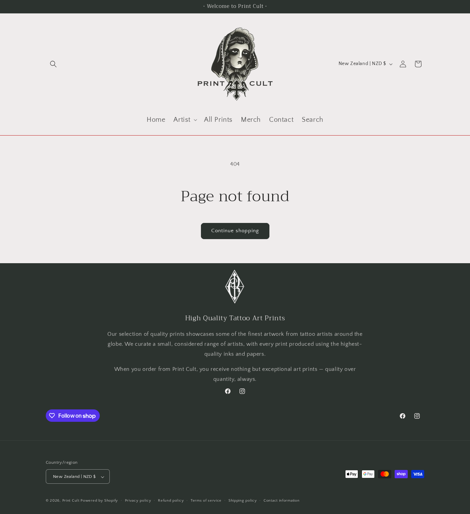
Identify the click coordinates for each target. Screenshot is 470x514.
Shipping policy (242, 501)
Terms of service (206, 501)
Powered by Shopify (99, 501)
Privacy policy (138, 501)
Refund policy (171, 501)
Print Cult (70, 501)
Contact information (281, 501)
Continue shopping (235, 231)
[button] (53, 64)
